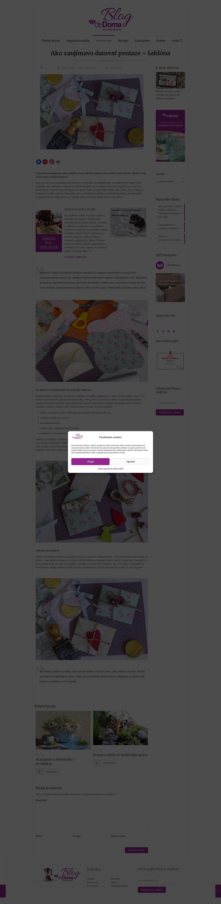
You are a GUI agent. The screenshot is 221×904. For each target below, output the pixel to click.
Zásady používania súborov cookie (110, 468)
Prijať (90, 461)
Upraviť (131, 461)
